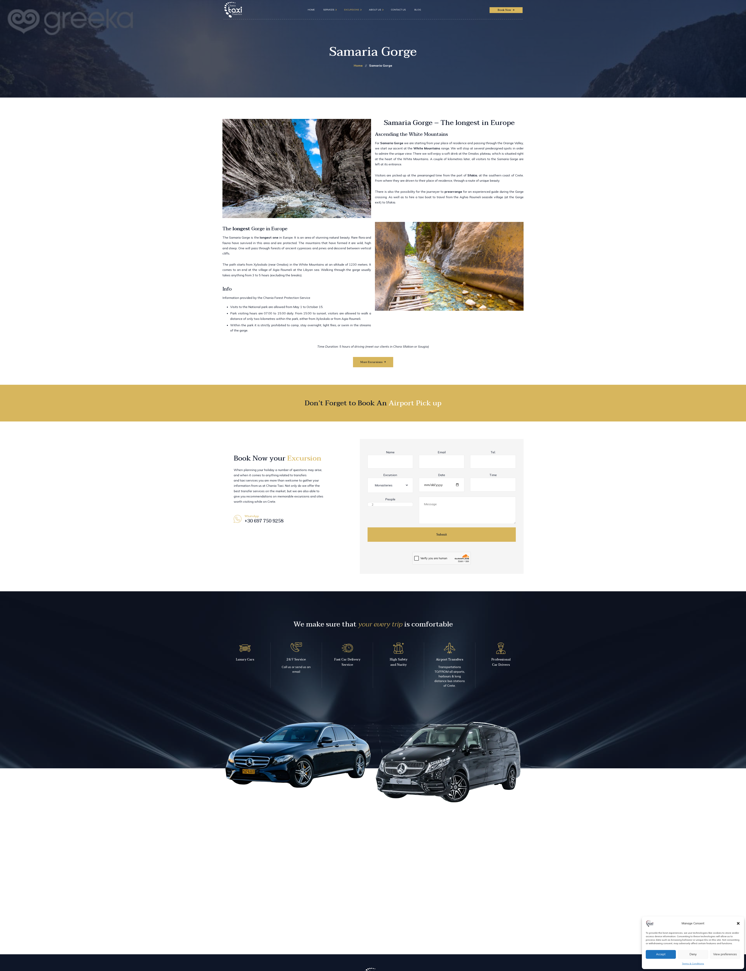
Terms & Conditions (693, 963)
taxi (242, 480)
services (252, 480)
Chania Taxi (274, 486)
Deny (693, 954)
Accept (661, 954)
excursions (301, 496)
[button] (738, 923)
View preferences (725, 954)
